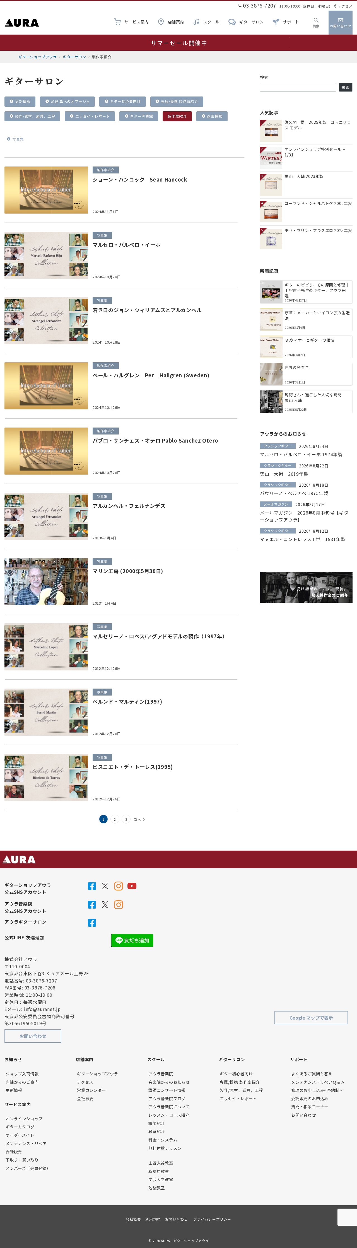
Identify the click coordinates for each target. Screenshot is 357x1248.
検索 (264, 77)
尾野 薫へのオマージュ (70, 101)
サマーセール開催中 (179, 42)
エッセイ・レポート (92, 116)
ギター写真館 (141, 116)
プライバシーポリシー (212, 1219)
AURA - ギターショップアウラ (185, 1241)
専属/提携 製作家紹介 (179, 101)
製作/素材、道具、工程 (34, 116)
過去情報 (214, 116)
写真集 (17, 139)
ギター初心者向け (125, 101)
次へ (137, 819)
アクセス (345, 6)
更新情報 (22, 101)
